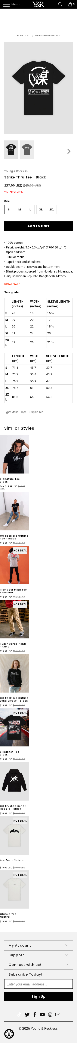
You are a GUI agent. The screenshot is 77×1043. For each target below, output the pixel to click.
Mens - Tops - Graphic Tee (27, 412)
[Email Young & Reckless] (58, 1015)
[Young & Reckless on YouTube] (42, 1015)
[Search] (62, 4)
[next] (68, 151)
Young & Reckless (16, 171)
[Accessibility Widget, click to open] (9, 1034)
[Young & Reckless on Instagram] (50, 1015)
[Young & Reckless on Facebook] (35, 1015)
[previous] (8, 151)
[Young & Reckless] (38, 4)
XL (41, 209)
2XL (51, 209)
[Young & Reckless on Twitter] (19, 1015)
